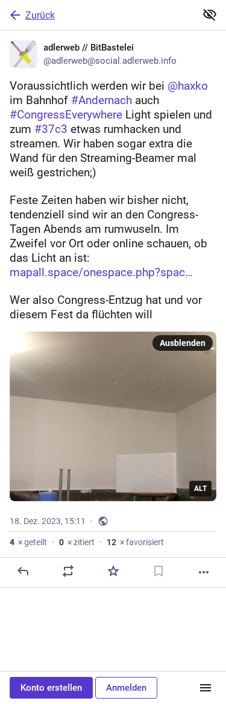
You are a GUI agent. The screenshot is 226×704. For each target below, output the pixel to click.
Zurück (40, 15)
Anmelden (126, 687)
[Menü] (205, 688)
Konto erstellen (51, 687)
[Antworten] (23, 571)
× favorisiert (135, 542)
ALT (200, 488)
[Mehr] (203, 572)
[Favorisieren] (113, 571)
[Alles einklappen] (209, 14)
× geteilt (28, 542)
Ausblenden (183, 343)
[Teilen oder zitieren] (68, 571)
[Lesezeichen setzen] (158, 571)
